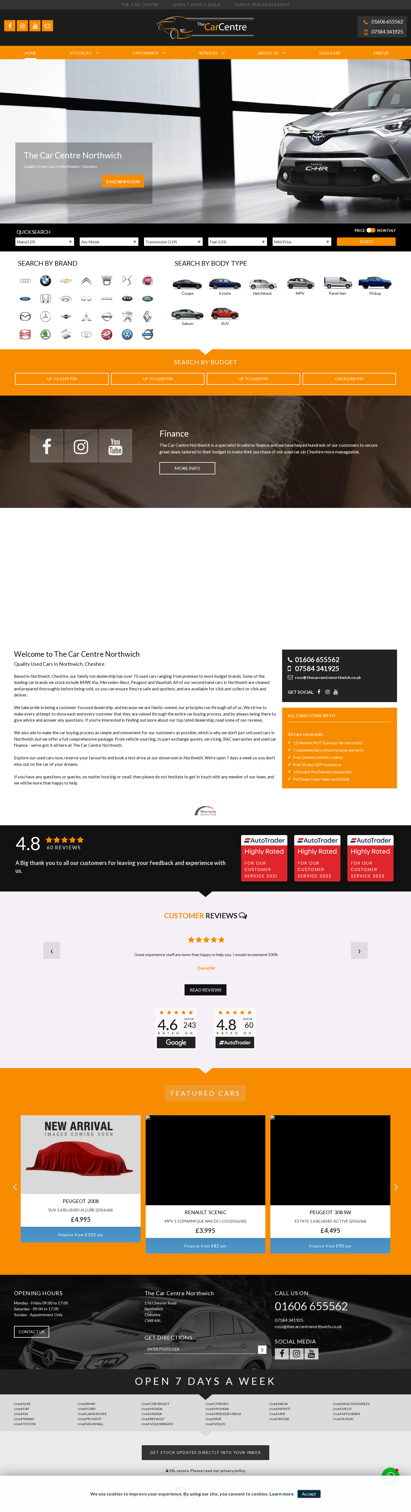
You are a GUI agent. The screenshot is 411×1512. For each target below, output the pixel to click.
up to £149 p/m (62, 378)
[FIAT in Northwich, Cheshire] (147, 281)
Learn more (282, 1493)
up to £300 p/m (253, 378)
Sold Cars (330, 53)
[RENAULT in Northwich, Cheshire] (147, 317)
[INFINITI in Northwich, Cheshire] (86, 299)
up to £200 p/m (158, 378)
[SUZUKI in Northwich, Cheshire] (66, 335)
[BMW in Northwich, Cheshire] (45, 281)
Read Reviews (205, 989)
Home (30, 53)
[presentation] (51, 950)
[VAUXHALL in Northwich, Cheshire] (106, 335)
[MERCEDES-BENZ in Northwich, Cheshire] (45, 317)
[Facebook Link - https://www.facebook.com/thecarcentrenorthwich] (9, 25)
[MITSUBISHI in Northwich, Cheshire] (86, 317)
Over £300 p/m (349, 378)
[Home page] (205, 27)
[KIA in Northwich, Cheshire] (127, 299)
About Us (268, 53)
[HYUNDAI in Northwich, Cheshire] (66, 299)
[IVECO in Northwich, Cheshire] (106, 299)
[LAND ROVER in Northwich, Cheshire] (147, 299)
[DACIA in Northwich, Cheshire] (106, 281)
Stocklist (81, 53)
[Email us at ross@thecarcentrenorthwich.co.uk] (47, 25)
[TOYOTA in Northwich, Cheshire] (86, 335)
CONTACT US (31, 1331)
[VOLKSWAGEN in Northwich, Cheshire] (127, 335)
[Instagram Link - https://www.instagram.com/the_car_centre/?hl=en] (22, 25)
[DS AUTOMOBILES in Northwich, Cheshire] (127, 281)
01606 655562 (387, 21)
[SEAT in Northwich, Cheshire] (25, 335)
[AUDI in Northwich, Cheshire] (25, 281)
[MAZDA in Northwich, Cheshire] (25, 317)
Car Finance (145, 53)
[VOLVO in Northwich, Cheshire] (147, 335)
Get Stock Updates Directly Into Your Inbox (205, 1452)
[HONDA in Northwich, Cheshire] (45, 299)
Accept (309, 1493)
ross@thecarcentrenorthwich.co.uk (328, 677)
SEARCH (366, 241)
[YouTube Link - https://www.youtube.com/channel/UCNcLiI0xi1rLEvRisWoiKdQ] (35, 25)
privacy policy (232, 1470)
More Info (187, 468)
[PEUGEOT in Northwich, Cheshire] (127, 317)
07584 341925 (387, 31)
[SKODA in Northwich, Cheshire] (45, 335)
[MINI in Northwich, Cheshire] (66, 317)
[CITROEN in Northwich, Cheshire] (86, 281)
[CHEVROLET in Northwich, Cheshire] (66, 281)
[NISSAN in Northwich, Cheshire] (106, 317)
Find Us (381, 53)
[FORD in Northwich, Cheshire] (25, 299)
